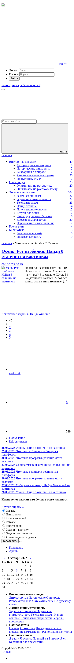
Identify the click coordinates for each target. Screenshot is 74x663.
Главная (7, 155)
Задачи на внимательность (34, 199)
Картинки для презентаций (26, 641)
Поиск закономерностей (36, 618)
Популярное (17, 437)
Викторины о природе (31, 172)
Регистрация (50, 631)
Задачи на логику (17, 529)
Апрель (6, 651)
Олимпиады (17, 182)
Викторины (13, 514)
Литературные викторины (34, 165)
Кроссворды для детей (31, 219)
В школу (54, 638)
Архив (13, 551)
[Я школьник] (3, 5)
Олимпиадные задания (21, 537)
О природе (53, 597)
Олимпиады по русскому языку (37, 189)
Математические (43, 601)
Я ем (63, 638)
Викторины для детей (23, 161)
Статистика (27, 628)
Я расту (14, 638)
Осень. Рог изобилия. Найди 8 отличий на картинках (32, 254)
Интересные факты (29, 236)
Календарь (16, 547)
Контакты (65, 631)
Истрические (37, 597)
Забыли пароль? (30, 85)
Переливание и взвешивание (35, 223)
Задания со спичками (23, 611)
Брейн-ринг (16, 226)
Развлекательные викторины (35, 175)
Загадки (11, 510)
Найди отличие (27, 206)
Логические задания (22, 192)
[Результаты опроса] (20, 541)
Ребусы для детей (28, 212)
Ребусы (11, 522)
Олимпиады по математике (34, 185)
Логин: (13, 70)
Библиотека (16, 229)
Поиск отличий (16, 518)
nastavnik (14, 373)
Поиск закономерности (32, 209)
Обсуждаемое (18, 441)
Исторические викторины (33, 168)
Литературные (18, 597)
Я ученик (26, 638)
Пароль (14, 74)
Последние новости (48, 628)
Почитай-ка (40, 638)
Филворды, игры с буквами (34, 216)
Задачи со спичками (30, 195)
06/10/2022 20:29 (12, 264)
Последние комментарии (25, 631)
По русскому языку (29, 178)
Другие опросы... (13, 506)
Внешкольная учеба (29, 233)
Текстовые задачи (28, 202)
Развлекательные (20, 601)
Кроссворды (14, 525)
